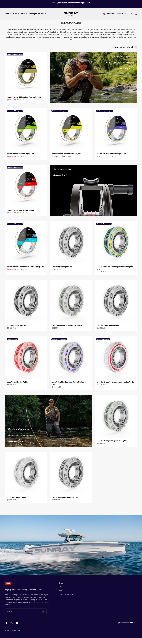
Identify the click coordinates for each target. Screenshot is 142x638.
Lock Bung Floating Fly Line (62, 267)
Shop (7, 14)
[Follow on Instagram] (11, 622)
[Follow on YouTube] (17, 622)
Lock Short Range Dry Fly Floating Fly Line (112, 441)
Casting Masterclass (36, 14)
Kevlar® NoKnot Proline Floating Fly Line (111, 154)
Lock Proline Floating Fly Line (17, 382)
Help (15, 14)
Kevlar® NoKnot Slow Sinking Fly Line (20, 210)
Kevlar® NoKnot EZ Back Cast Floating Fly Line (24, 97)
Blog (23, 14)
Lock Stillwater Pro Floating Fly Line (65, 497)
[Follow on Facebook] (6, 622)
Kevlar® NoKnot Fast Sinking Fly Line (20, 154)
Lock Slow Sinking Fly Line (16, 497)
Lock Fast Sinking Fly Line (16, 325)
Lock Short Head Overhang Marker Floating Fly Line (116, 382)
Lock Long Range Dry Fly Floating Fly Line (67, 325)
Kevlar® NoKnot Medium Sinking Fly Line (66, 154)
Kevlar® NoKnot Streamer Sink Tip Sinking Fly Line (25, 267)
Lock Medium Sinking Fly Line (108, 325)
